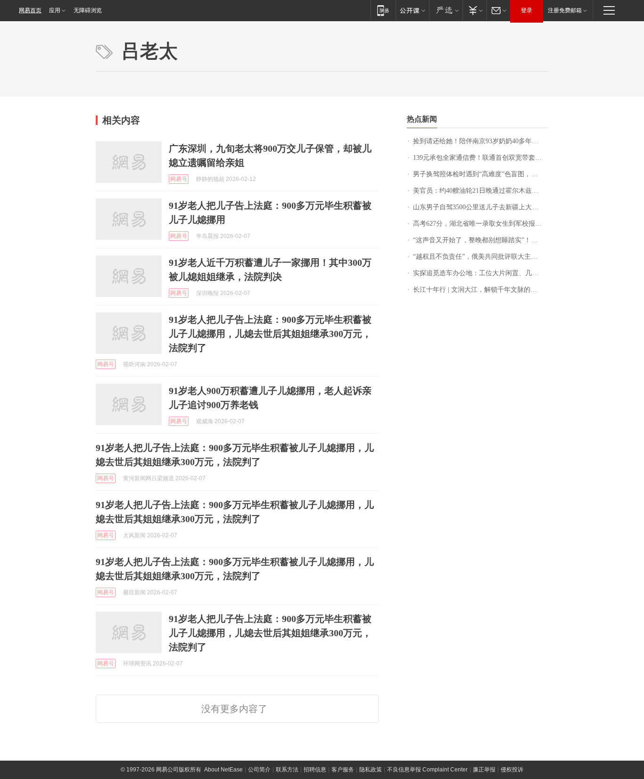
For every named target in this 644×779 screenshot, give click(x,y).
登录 (526, 10)
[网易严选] (445, 10)
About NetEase (223, 769)
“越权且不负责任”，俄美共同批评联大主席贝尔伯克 (480, 256)
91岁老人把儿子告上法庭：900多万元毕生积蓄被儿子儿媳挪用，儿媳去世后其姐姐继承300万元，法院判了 (270, 333)
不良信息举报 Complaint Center (427, 769)
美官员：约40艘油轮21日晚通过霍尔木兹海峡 (479, 190)
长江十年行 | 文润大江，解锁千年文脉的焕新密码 (480, 289)
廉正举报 (484, 769)
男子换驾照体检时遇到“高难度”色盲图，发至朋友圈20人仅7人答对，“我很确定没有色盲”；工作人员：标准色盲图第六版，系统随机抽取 (480, 174)
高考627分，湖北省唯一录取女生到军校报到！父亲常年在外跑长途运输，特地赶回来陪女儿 (480, 223)
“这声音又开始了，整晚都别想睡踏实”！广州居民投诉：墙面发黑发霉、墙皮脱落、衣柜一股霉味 (480, 240)
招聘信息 (315, 769)
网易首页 (30, 10)
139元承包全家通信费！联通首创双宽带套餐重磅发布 (480, 157)
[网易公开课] (412, 10)
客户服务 (342, 769)
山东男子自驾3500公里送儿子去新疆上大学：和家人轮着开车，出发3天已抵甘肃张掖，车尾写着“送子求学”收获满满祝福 (480, 207)
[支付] (474, 10)
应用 (54, 10)
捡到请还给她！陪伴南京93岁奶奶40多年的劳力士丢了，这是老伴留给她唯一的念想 (480, 141)
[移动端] (383, 10)
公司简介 (259, 769)
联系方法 (287, 769)
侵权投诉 (512, 769)
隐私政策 (370, 769)
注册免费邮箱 (565, 10)
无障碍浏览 (88, 10)
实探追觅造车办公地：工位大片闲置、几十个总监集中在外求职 (480, 273)
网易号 (178, 179)
